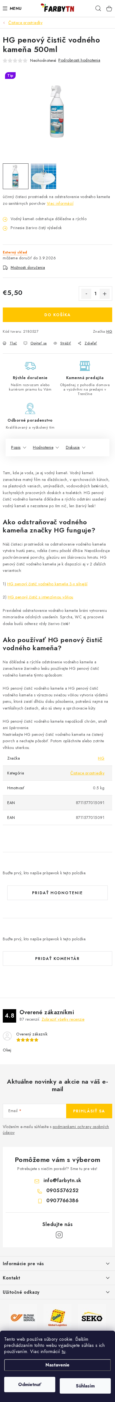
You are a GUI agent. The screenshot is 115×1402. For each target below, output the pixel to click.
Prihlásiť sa (89, 1111)
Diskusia (73, 447)
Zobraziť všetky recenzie (63, 1019)
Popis (16, 447)
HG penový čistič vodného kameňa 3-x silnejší (47, 584)
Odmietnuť (29, 1384)
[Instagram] (59, 1235)
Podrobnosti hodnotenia (79, 60)
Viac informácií (60, 203)
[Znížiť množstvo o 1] (86, 294)
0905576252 (62, 1190)
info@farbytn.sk (63, 1180)
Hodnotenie (43, 447)
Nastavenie (57, 1365)
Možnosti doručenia (28, 267)
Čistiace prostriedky (87, 773)
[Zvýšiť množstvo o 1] (105, 294)
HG (109, 331)
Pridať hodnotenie (57, 893)
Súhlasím (85, 1386)
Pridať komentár (57, 958)
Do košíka (57, 315)
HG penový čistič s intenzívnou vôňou (40, 597)
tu (63, 1351)
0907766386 (62, 1200)
